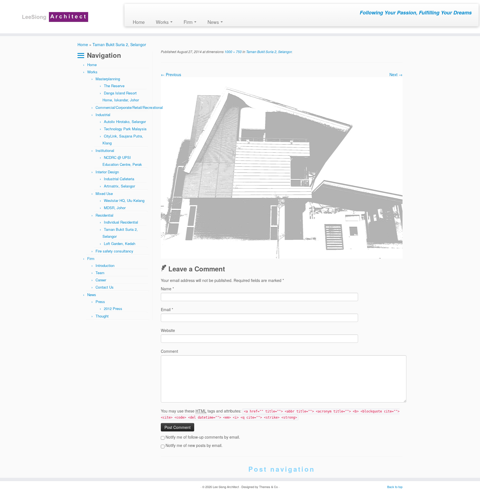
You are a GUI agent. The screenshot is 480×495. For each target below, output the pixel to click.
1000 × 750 (233, 51)
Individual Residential (121, 222)
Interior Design (107, 171)
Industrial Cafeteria (119, 178)
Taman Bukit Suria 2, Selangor (119, 44)
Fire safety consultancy (114, 251)
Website (168, 330)
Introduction (105, 265)
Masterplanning (108, 78)
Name (167, 288)
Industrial (103, 114)
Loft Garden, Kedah (119, 243)
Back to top (394, 486)
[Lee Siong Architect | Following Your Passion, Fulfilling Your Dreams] (55, 17)
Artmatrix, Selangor (119, 186)
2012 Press (113, 308)
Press (100, 301)
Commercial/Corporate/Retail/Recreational (129, 107)
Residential (104, 215)
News (214, 21)
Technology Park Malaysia (125, 128)
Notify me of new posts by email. (194, 445)
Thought (102, 316)
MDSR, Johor (115, 207)
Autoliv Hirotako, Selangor (125, 121)
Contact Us (105, 287)
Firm (189, 21)
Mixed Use (104, 193)
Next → (395, 74)
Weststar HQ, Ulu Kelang (124, 200)
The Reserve (114, 85)
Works (163, 21)
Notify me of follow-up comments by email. (203, 437)
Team (100, 272)
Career (101, 279)
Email (167, 309)
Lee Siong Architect (226, 486)
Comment (169, 351)
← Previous (171, 74)
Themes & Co (268, 486)
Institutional (105, 150)
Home (139, 21)
